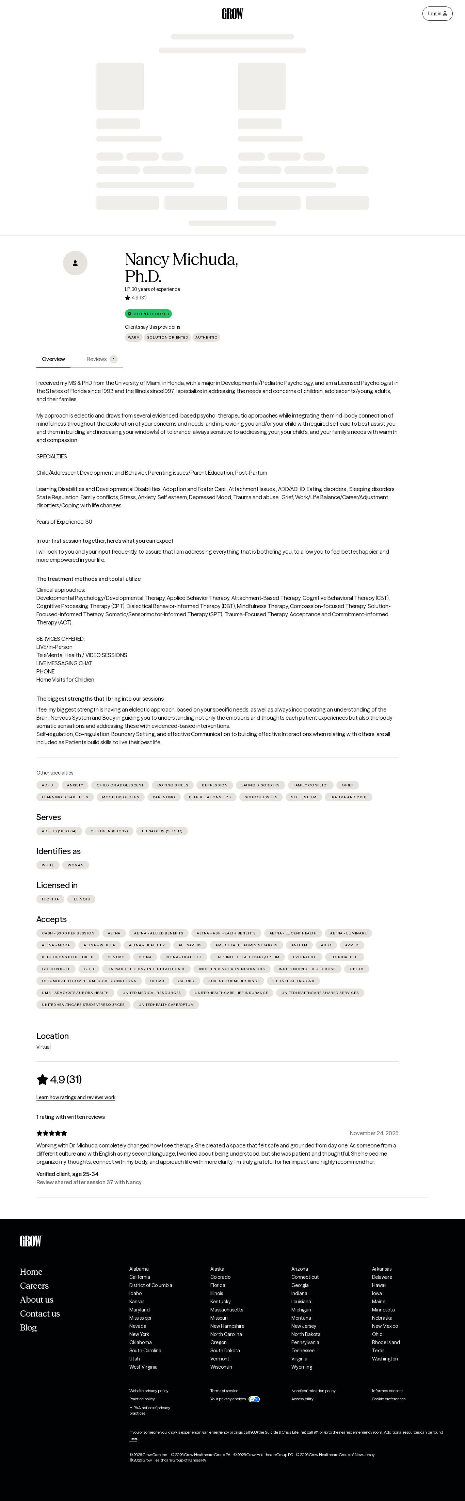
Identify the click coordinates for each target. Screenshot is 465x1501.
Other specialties (54, 773)
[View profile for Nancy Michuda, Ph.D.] (75, 289)
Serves (48, 817)
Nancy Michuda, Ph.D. (181, 268)
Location (52, 1036)
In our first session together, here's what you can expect (105, 540)
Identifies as (58, 851)
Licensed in (57, 885)
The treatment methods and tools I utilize (88, 578)
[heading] (59, 1079)
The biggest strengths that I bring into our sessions (100, 698)
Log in (435, 14)
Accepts (51, 919)
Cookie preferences (388, 1398)
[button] (148, 313)
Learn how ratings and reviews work (75, 1097)
